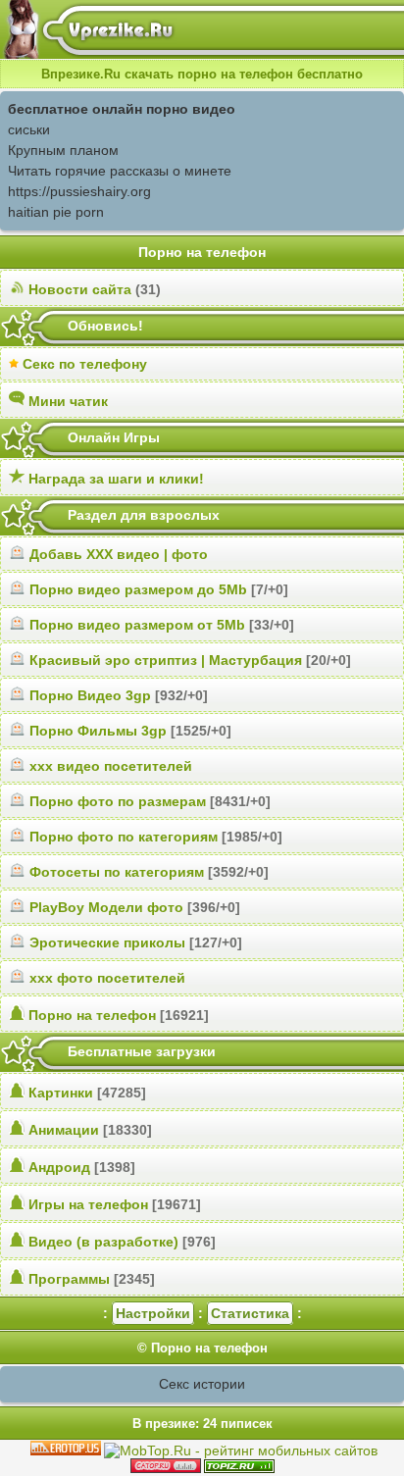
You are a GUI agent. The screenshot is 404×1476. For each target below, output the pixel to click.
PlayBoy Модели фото (106, 907)
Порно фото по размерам (117, 801)
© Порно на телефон (202, 1348)
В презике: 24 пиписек (202, 1423)
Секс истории (202, 1384)
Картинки (60, 1092)
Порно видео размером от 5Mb (137, 625)
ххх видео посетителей (110, 766)
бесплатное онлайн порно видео (121, 109)
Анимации (63, 1130)
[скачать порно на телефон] (239, 1468)
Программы (69, 1279)
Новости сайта (79, 289)
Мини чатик (68, 401)
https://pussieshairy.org (79, 191)
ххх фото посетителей (107, 978)
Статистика (250, 1313)
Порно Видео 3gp (90, 695)
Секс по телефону (85, 364)
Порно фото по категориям (123, 836)
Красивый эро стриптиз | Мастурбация (165, 660)
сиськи (29, 129)
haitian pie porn (56, 212)
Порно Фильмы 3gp (98, 730)
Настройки (153, 1313)
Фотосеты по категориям (116, 872)
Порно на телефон (92, 1015)
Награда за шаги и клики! (116, 478)
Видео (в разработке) (103, 1241)
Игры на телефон (88, 1204)
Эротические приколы (107, 942)
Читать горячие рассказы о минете (119, 170)
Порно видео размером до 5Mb (138, 589)
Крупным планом (63, 150)
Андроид (59, 1167)
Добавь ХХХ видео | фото (118, 554)
